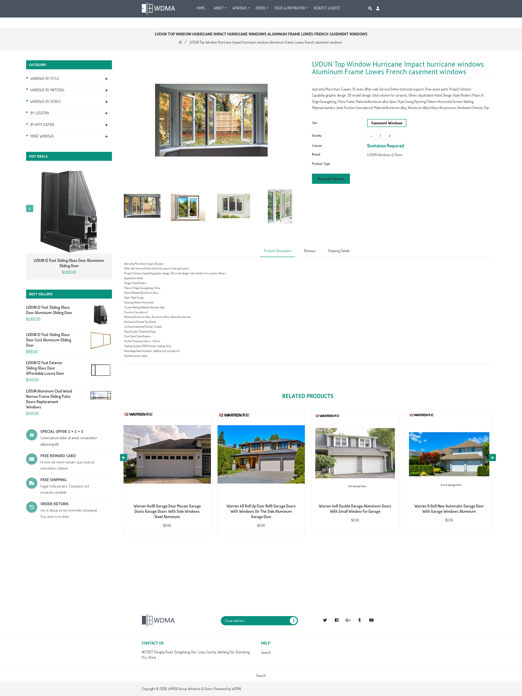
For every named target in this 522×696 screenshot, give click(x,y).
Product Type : (321, 164)
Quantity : (317, 135)
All (180, 42)
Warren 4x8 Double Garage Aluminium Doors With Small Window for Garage (355, 508)
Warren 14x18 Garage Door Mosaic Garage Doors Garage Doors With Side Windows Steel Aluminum (167, 511)
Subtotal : (317, 145)
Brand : (316, 154)
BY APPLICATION (42, 124)
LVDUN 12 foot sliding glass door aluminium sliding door (69, 263)
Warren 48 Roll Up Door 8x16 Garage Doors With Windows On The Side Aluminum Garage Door (261, 511)
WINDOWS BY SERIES (45, 101)
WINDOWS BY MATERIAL (47, 90)
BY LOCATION (39, 113)
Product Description (278, 250)
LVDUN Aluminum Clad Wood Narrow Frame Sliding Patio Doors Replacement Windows (49, 398)
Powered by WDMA (227, 688)
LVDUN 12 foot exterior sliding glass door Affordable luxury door (45, 368)
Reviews (310, 250)
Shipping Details (339, 250)
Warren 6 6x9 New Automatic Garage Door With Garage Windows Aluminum (449, 508)
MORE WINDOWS (42, 136)
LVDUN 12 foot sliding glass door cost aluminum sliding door (48, 340)
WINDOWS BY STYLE (45, 78)
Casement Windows (386, 123)
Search (266, 652)
